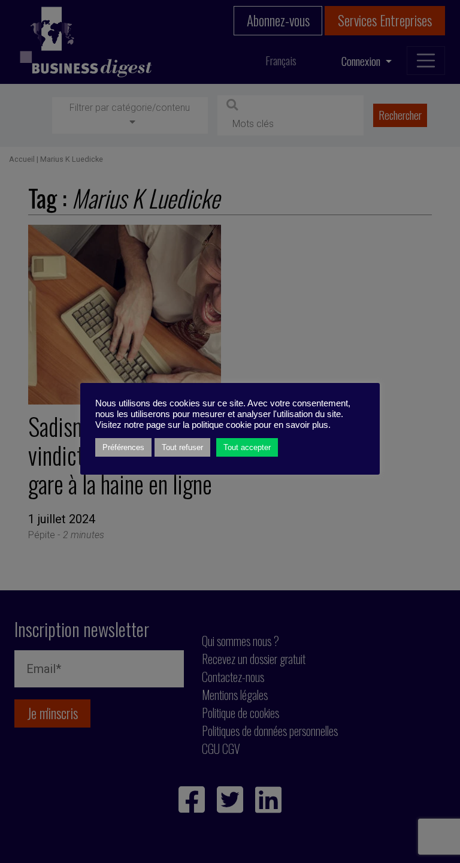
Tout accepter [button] (247, 447)
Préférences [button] (123, 447)
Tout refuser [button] (182, 447)
